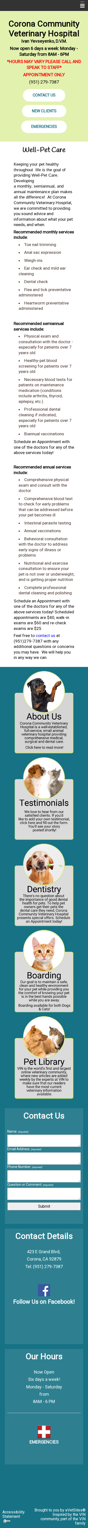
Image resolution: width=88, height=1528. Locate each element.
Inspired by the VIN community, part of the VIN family (63, 1519)
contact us (45, 635)
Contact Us (44, 95)
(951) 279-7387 (44, 82)
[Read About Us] (44, 712)
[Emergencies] (44, 1431)
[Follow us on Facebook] (44, 1290)
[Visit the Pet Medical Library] (44, 1058)
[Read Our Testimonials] (44, 799)
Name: (17, 1131)
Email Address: (24, 1149)
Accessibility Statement (13, 1514)
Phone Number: (24, 1167)
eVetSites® (75, 1510)
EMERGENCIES (44, 1441)
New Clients (44, 111)
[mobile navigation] (80, 6)
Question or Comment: (30, 1184)
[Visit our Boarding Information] (44, 971)
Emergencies (44, 126)
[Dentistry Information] (44, 885)
